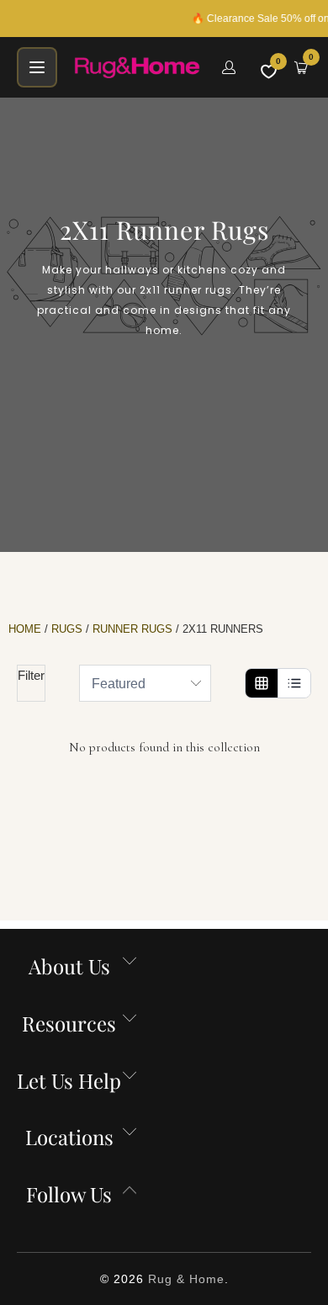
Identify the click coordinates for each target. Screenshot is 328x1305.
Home (24, 629)
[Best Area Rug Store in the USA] (138, 67)
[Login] (229, 67)
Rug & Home (186, 1279)
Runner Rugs (132, 629)
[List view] (294, 683)
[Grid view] (262, 683)
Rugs (66, 629)
